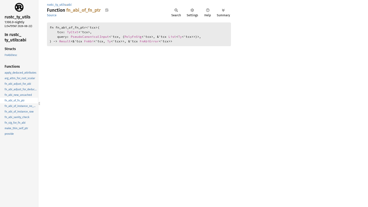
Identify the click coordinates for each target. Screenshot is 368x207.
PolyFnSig (133, 37)
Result (65, 41)
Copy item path (107, 10)
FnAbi (89, 41)
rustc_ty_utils (56, 5)
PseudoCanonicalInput (90, 37)
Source (52, 15)
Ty (180, 37)
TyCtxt (72, 32)
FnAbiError (149, 41)
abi (69, 5)
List (172, 37)
